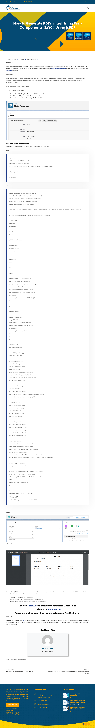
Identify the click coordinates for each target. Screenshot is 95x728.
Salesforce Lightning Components (18, 659)
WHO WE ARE (35, 8)
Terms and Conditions (11, 708)
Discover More (12, 705)
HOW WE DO (59, 8)
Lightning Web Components (58, 68)
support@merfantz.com (43, 704)
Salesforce (9, 70)
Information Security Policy (12, 714)
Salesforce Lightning (31, 59)
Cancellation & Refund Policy (13, 712)
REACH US (71, 8)
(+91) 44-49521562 (27, 1)
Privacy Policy (9, 710)
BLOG (80, 8)
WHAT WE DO (47, 8)
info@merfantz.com (13, 1)
